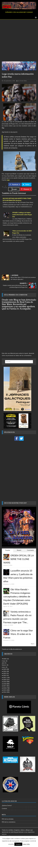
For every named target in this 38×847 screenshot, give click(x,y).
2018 (6, 684)
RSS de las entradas (7, 819)
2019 (6, 681)
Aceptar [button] (18, 844)
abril (4, 663)
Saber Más (26, 844)
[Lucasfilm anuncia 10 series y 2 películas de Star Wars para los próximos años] (6, 574)
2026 (6, 659)
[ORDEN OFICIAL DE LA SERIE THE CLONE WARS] (6, 559)
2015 (6, 690)
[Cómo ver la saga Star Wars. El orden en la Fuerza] (6, 634)
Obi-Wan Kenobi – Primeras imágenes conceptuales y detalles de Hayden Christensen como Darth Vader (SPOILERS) (16, 596)
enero (4, 667)
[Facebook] (16, 438)
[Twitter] (21, 438)
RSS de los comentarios (8, 822)
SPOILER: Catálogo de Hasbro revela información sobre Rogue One (22, 215)
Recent (19, 550)
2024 (6, 671)
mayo (4, 661)
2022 (6, 675)
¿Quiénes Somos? (7, 805)
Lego (8, 180)
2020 (6, 679)
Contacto (4, 808)
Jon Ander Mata (22, 80)
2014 (6, 692)
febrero (5, 665)
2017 (6, 686)
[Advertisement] (19, 41)
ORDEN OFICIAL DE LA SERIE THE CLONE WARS (18, 559)
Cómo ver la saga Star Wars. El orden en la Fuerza (18, 634)
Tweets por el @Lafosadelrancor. (12, 649)
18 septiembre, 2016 (9, 80)
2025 (6, 669)
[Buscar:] (19, 361)
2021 (6, 677)
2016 (6, 688)
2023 (6, 673)
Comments (30, 550)
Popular (7, 550)
